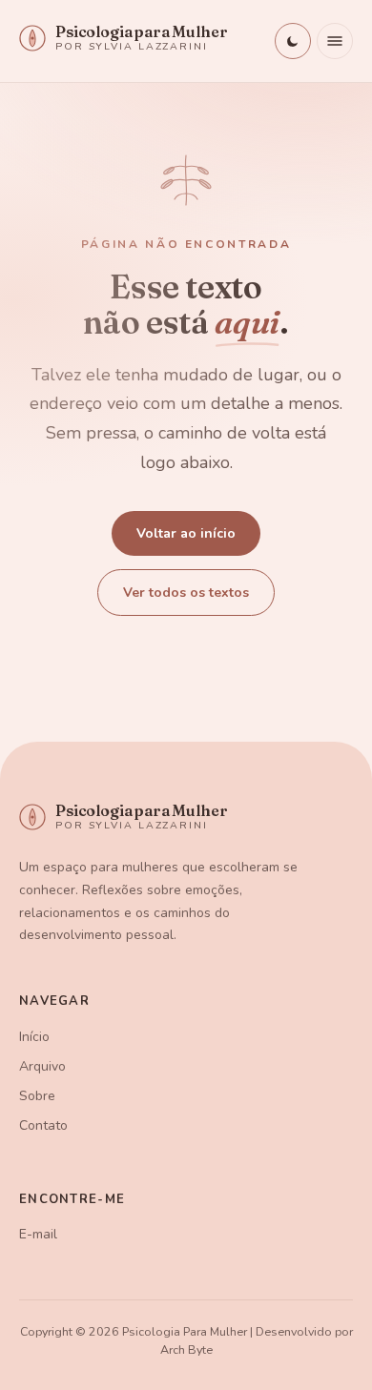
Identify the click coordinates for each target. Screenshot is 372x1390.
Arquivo (42, 1066)
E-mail (38, 1234)
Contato (43, 1125)
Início (34, 1037)
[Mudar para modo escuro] (293, 41)
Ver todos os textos (186, 592)
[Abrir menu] (335, 41)
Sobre (37, 1096)
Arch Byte (186, 1349)
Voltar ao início (186, 533)
